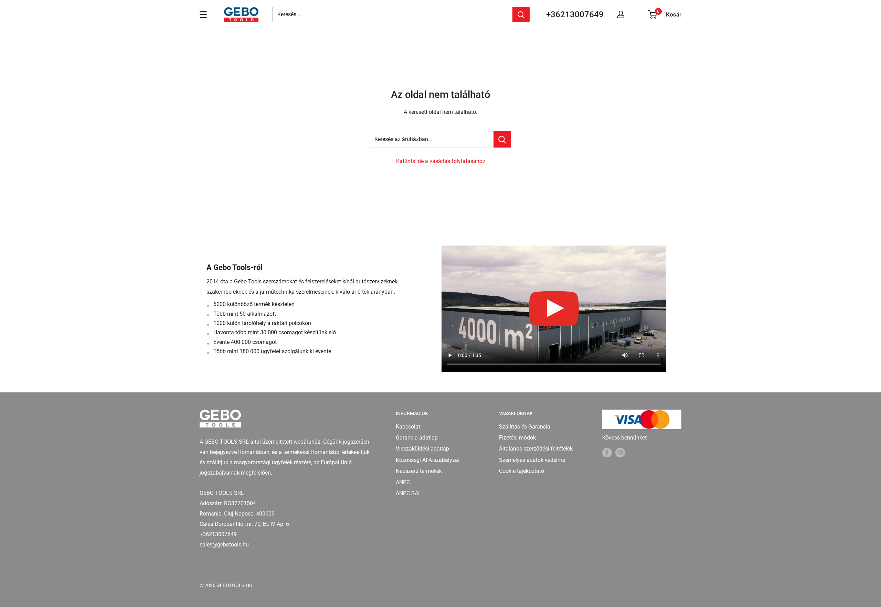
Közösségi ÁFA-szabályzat (428, 460)
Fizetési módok (517, 437)
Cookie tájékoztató (521, 471)
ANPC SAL (408, 493)
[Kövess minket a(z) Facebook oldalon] (607, 452)
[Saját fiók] (620, 14)
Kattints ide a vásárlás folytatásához (440, 161)
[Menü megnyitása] (203, 14)
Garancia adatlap (417, 437)
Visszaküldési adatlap (422, 448)
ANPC (403, 482)
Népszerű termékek (419, 471)
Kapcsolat (408, 426)
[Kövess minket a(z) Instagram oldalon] (620, 452)
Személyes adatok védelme (532, 460)
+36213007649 (575, 14)
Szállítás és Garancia (524, 426)
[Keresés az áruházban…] (502, 139)
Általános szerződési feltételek (536, 448)
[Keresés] (521, 14)
